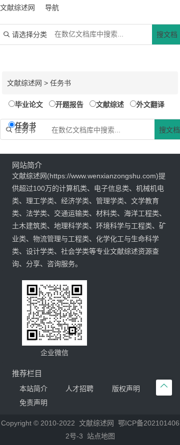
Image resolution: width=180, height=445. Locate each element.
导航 (52, 7)
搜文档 (167, 34)
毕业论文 (29, 104)
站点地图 (101, 436)
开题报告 (70, 104)
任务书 (60, 83)
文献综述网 (24, 83)
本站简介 (34, 389)
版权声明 (126, 389)
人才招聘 (80, 389)
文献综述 (110, 104)
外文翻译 (150, 104)
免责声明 (34, 403)
